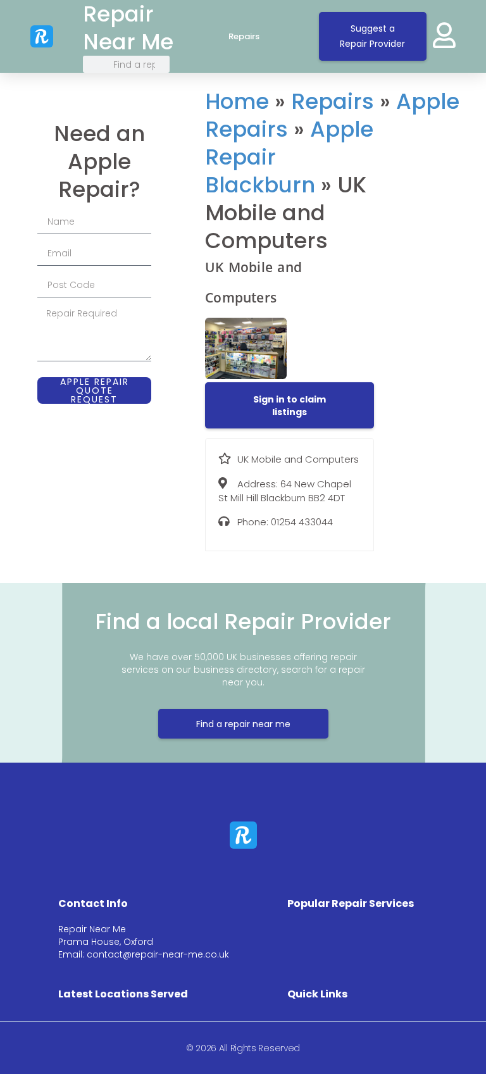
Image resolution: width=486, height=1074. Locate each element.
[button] (289, 405)
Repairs (243, 36)
